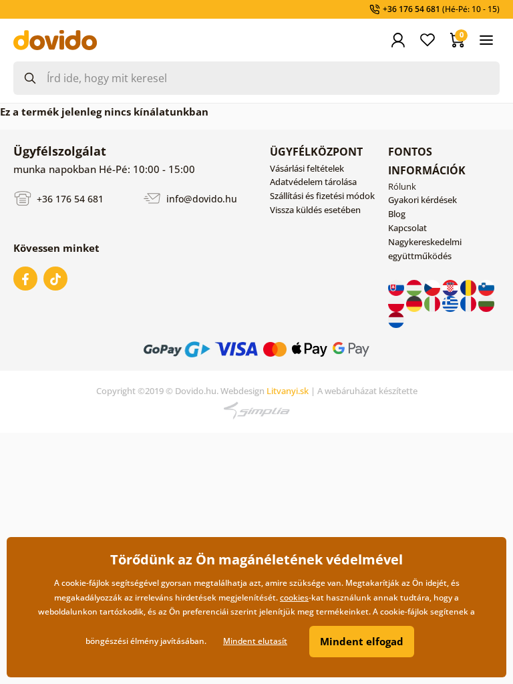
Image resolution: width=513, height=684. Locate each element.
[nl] (396, 319)
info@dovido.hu (200, 198)
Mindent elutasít (255, 641)
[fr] (469, 303)
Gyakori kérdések (422, 200)
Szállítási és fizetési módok (322, 196)
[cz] (433, 287)
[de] (415, 303)
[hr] (451, 287)
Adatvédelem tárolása (313, 182)
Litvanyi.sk (288, 391)
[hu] (415, 287)
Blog (396, 214)
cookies (294, 597)
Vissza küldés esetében (315, 210)
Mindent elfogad (361, 641)
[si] (486, 287)
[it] (433, 303)
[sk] (397, 287)
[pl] (397, 303)
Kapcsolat (407, 228)
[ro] (469, 287)
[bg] (486, 303)
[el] (451, 303)
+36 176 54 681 (69, 198)
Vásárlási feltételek (307, 168)
